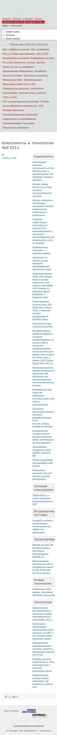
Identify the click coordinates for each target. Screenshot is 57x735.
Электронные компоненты (16, 127)
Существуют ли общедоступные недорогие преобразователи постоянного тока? (41, 263)
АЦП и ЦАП (42, 53)
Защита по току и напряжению (18, 66)
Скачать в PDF (9, 157)
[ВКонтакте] (6, 696)
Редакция (16, 18)
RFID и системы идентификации (19, 53)
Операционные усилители (16, 88)
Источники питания (13, 75)
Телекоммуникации (12, 123)
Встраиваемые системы (42, 58)
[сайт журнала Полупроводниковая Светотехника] (19, 716)
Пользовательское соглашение (28, 725)
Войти (5, 25)
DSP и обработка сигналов (16, 49)
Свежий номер (12, 31)
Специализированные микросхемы (20, 114)
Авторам (6, 18)
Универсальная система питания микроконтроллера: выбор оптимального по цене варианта (43, 436)
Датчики (31, 62)
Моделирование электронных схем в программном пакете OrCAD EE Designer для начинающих (42, 567)
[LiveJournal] (17, 696)
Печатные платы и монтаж (32, 92)
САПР (40, 105)
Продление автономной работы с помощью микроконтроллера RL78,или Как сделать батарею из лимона (43, 417)
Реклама (38, 18)
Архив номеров (13, 38)
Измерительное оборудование (18, 71)
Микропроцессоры (33, 79)
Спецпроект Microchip (13, 22)
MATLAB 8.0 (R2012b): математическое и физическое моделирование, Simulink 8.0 (43, 550)
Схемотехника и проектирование (19, 118)
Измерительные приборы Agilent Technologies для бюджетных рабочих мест (42, 681)
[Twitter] (8, 696)
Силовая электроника (13, 110)
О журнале (28, 18)
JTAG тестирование (40, 49)
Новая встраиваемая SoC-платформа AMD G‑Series (42, 462)
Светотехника (37, 88)
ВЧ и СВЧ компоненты (14, 62)
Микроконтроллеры (12, 79)
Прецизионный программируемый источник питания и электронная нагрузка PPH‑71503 (43, 648)
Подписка (10, 35)
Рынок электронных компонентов (20, 105)
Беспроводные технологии (16, 58)
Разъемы (45, 101)
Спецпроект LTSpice (34, 22)
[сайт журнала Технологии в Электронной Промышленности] (45, 711)
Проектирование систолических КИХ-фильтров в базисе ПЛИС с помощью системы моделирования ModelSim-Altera (42, 310)
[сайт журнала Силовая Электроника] (28, 711)
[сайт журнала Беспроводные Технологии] (40, 716)
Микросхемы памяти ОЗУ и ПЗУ (19, 84)
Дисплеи (40, 62)
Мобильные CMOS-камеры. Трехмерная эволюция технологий (43, 592)
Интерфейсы (40, 71)
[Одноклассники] (11, 696)
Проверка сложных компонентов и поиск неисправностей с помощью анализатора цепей (43, 665)
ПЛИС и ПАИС (10, 97)
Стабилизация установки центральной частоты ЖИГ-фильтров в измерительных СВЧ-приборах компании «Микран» (43, 171)
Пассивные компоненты (36, 75)
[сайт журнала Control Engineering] (10, 721)
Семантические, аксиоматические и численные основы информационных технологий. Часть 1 (42, 613)
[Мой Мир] (14, 696)
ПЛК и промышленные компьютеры (21, 101)
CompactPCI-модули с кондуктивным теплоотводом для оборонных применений (42, 526)
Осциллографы (10, 92)
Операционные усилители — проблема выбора (41, 250)
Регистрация (16, 25)
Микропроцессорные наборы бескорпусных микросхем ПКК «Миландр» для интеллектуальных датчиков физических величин (43, 376)
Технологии (28, 123)
